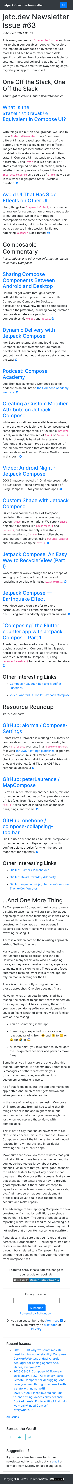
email (55, 1461)
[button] (10, 1437)
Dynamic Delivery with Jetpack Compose (29, 333)
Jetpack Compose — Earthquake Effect (27, 596)
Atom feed (52, 1320)
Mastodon (50, 1325)
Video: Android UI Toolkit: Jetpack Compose (40, 695)
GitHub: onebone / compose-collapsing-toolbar (28, 826)
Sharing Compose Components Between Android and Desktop (29, 280)
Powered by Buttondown (36, 1313)
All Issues (12, 1417)
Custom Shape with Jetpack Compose (36, 503)
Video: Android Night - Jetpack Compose (29, 471)
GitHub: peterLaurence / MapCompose (31, 782)
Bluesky (36, 1329)
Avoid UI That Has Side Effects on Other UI (30, 197)
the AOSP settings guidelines (35, 750)
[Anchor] (41, 88)
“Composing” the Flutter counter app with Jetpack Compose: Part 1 (33, 631)
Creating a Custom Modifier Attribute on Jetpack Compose (35, 410)
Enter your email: (36, 1294)
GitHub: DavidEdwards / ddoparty (33, 877)
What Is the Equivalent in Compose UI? (34, 113)
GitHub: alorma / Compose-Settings (35, 728)
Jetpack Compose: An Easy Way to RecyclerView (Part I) (35, 560)
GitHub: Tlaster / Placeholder (29, 870)
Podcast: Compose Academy (25, 374)
